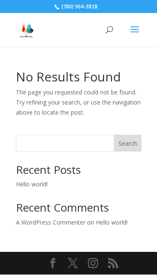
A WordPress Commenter (50, 222)
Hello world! (32, 184)
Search (127, 143)
